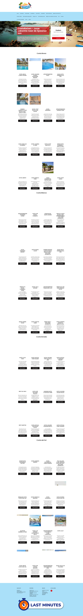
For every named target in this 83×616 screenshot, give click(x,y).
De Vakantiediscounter (41, 16)
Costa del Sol (38, 13)
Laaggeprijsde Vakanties (33, 592)
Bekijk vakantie (22, 85)
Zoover (26, 19)
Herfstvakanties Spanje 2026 (27, 16)
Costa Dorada (27, 13)
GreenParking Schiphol (33, 596)
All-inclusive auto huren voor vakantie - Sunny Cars (34, 595)
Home (18, 13)
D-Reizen (62, 16)
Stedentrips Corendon (45, 590)
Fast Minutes (44, 593)
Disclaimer (18, 590)
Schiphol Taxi (35, 16)
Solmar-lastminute (49, 13)
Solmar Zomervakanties (44, 591)
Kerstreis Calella (19, 16)
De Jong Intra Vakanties (20, 19)
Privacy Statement (20, 592)
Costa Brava (22, 13)
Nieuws (30, 19)
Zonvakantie (43, 13)
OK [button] (78, 614)
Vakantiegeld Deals (45, 592)
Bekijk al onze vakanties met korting (51, 16)
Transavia (31, 593)
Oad (58, 16)
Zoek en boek (58, 38)
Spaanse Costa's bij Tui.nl (57, 13)
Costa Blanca (32, 13)
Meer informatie (23, 614)
